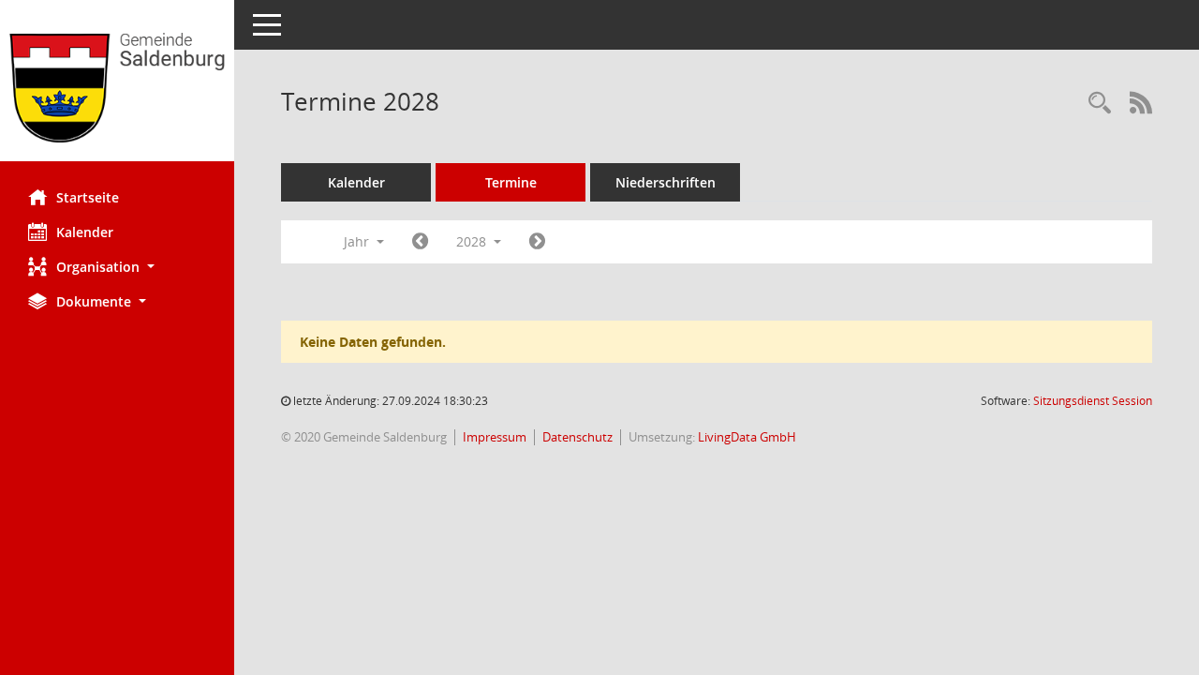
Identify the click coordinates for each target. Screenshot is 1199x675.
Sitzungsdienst (1092, 401)
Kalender (84, 232)
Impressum (494, 436)
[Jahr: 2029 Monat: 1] (537, 242)
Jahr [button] (358, 241)
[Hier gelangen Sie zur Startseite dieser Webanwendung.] (117, 87)
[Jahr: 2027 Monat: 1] (420, 242)
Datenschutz (577, 436)
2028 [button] (473, 241)
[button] (117, 266)
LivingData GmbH (747, 436)
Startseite (87, 197)
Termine (511, 182)
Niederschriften (665, 182)
